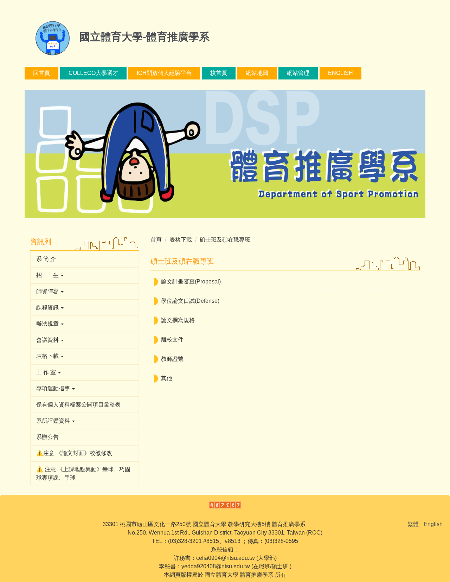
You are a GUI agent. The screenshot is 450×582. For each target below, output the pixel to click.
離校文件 (172, 340)
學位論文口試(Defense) (190, 301)
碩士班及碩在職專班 (225, 240)
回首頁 (41, 73)
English (340, 73)
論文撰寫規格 (178, 320)
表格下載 (180, 240)
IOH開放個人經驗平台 (164, 73)
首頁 (156, 240)
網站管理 (298, 73)
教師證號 (172, 359)
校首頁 (218, 73)
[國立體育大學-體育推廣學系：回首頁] (51, 38)
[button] (85, 275)
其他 (166, 378)
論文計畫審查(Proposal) (191, 281)
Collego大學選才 (93, 73)
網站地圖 (257, 73)
